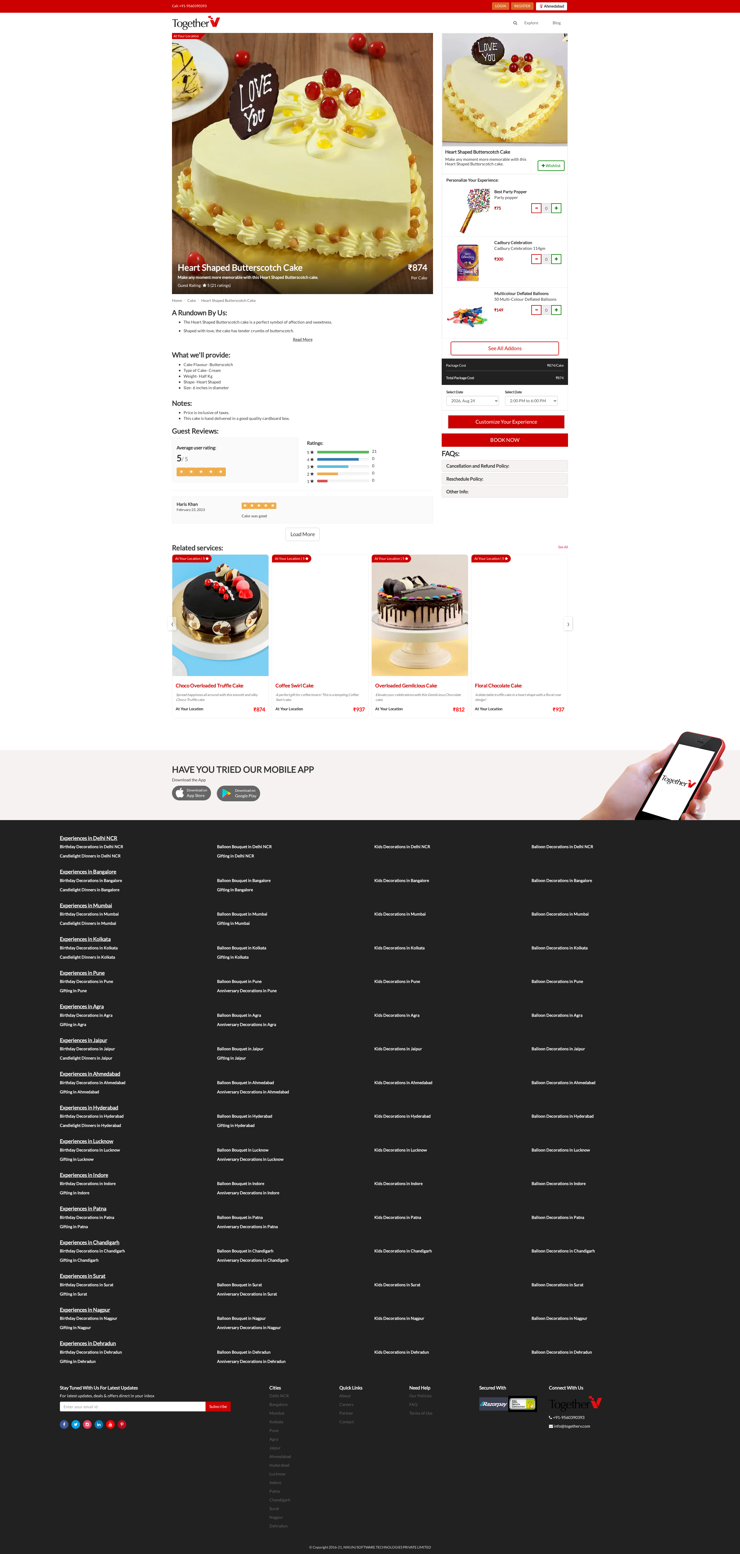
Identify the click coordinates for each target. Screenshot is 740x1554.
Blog (557, 22)
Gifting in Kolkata (233, 957)
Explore (531, 22)
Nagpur (276, 1517)
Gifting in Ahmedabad (79, 1091)
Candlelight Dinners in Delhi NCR (90, 855)
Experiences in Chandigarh (89, 1242)
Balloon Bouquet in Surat (239, 1284)
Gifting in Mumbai (233, 923)
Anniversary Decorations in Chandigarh (252, 1260)
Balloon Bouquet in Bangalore (244, 880)
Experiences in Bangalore (88, 871)
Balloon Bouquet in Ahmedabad (245, 1082)
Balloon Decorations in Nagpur (559, 1318)
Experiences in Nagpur (85, 1309)
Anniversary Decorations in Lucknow (250, 1159)
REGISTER (522, 6)
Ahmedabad (280, 1456)
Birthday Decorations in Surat (86, 1284)
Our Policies (420, 1395)
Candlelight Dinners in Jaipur (86, 1057)
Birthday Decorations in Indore (88, 1183)
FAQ (413, 1404)
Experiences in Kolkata (85, 939)
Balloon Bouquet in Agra (239, 1015)
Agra (273, 1439)
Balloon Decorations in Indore (559, 1183)
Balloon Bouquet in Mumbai (242, 913)
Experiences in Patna (83, 1208)
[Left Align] (181, 472)
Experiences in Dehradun (88, 1343)
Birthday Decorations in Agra (86, 1015)
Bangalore (278, 1404)
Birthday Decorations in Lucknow (90, 1149)
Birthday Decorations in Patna (87, 1217)
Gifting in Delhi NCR (235, 855)
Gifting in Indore (74, 1192)
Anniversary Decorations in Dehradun (251, 1361)
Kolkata (276, 1421)
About (345, 1395)
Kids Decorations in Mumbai (400, 913)
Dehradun (278, 1525)
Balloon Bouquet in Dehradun (244, 1352)
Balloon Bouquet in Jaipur (240, 1048)
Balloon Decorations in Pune (557, 981)
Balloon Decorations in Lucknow (561, 1149)
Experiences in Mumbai (86, 905)
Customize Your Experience (506, 421)
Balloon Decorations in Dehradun (562, 1352)
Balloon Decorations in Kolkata (560, 947)
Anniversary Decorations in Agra (246, 1024)
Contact (346, 1421)
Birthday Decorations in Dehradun (91, 1352)
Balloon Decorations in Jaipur (558, 1048)
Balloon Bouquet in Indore (240, 1183)
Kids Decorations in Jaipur (398, 1048)
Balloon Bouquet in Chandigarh (245, 1250)
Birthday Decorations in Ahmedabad (92, 1082)
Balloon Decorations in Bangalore (562, 880)
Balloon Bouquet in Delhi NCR (244, 846)
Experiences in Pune (82, 973)
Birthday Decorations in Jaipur (87, 1048)
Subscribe (218, 1406)
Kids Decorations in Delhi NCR (402, 846)
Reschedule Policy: (464, 478)
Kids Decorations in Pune (397, 981)
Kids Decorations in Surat (397, 1284)
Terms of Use (420, 1413)
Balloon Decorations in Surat (557, 1284)
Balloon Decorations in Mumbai (560, 913)
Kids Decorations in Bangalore (401, 880)
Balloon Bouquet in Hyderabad (244, 1116)
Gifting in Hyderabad (236, 1125)
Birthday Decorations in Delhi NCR (91, 846)
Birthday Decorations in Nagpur (88, 1318)
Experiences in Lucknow (86, 1141)
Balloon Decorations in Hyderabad (563, 1116)
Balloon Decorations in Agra (557, 1015)
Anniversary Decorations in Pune (247, 990)
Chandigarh (280, 1499)
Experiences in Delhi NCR (88, 838)
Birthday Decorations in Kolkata (89, 947)
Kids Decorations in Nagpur (399, 1318)
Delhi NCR (279, 1395)
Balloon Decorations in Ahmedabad (563, 1082)
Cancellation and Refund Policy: (477, 465)
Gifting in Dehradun (78, 1361)
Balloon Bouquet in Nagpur (241, 1318)
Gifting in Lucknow (77, 1159)
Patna (274, 1491)
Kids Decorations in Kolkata (399, 947)
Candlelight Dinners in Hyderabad (90, 1125)
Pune (274, 1430)
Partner (346, 1413)
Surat (274, 1508)
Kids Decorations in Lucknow (400, 1149)
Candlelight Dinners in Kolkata (87, 957)
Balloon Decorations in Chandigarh (563, 1250)
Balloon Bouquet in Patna (240, 1217)
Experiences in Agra (82, 1006)
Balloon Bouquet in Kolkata (241, 947)
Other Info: (457, 491)
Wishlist (552, 165)
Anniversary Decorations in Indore (248, 1192)
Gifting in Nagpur (75, 1327)
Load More (303, 534)
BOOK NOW (504, 440)
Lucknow (277, 1473)
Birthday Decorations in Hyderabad (92, 1116)
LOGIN (500, 6)
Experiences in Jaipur (83, 1040)
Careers (346, 1404)
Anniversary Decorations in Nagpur (249, 1327)
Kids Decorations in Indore (398, 1183)
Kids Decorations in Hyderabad (402, 1116)
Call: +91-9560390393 (189, 6)
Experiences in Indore (84, 1175)
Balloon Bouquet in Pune (239, 981)
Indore (275, 1482)
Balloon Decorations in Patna (558, 1217)
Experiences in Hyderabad (89, 1107)
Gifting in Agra (73, 1024)
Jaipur (275, 1447)
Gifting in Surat (73, 1293)
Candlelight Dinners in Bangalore (89, 889)
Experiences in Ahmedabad (90, 1074)
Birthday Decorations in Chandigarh (92, 1250)
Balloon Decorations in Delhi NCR (562, 846)
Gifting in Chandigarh (79, 1260)
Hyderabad (279, 1465)
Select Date (454, 392)
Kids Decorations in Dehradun (401, 1352)
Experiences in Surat (83, 1276)
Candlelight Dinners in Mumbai (88, 923)
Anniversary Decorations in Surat (247, 1293)
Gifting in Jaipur (231, 1057)
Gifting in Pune (73, 990)
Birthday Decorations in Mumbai (89, 913)
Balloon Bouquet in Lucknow (243, 1149)
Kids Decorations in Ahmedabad (403, 1082)
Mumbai (276, 1413)
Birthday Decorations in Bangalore (91, 880)
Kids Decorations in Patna (397, 1217)
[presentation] (172, 623)
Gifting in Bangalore (235, 889)
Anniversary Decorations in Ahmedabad (253, 1091)
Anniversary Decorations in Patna (247, 1226)
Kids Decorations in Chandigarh (403, 1250)
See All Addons (505, 348)
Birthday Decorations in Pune (86, 981)
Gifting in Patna (74, 1226)
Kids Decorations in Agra (396, 1015)
